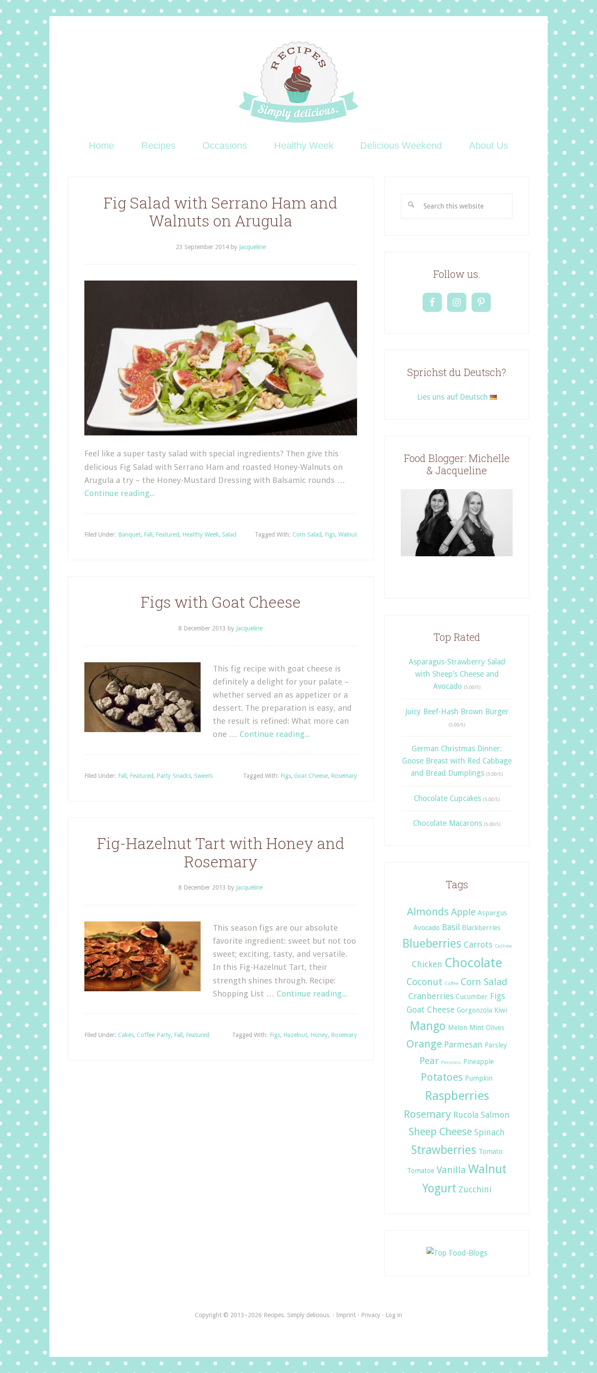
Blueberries (432, 943)
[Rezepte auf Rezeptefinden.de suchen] (457, 1253)
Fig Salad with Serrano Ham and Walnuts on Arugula (220, 212)
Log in (393, 1314)
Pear (429, 1060)
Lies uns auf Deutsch (453, 397)
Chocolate (473, 962)
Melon (457, 1028)
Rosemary (344, 775)
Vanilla (451, 1169)
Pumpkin (479, 1078)
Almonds (428, 911)
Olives (495, 1028)
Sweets (203, 775)
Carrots (478, 945)
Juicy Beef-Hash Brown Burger (457, 711)
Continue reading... (119, 493)
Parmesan (463, 1045)
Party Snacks (173, 775)
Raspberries (457, 1096)
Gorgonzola (474, 1010)
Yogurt (439, 1188)
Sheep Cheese (440, 1131)
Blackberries (481, 928)
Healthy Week (200, 534)
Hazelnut (295, 1034)
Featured (167, 534)
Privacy (370, 1314)
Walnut (347, 534)
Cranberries (431, 996)
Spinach (489, 1132)
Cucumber (472, 997)
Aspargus (492, 913)
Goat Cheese (311, 775)
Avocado (426, 928)
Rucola (466, 1115)
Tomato (491, 1151)
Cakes (126, 1034)
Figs (330, 534)
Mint (476, 1028)
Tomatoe (420, 1171)
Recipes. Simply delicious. (299, 82)
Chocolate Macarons (447, 823)
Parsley (496, 1045)
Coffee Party (154, 1034)
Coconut (424, 981)
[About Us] (457, 559)
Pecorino (451, 1062)
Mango (428, 1026)
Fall (148, 534)
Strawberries (443, 1150)
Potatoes (442, 1077)
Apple (463, 912)
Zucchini (474, 1190)
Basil (451, 927)
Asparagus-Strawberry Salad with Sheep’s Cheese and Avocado (457, 674)
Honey (319, 1034)
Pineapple (478, 1062)
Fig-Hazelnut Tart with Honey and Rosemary (220, 852)
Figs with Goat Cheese (221, 602)
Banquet (129, 534)
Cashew (503, 946)
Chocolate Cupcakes (447, 798)
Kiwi (500, 1010)
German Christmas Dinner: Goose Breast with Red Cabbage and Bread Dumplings (457, 761)
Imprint (346, 1314)
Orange (424, 1043)
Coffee (451, 983)
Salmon (495, 1115)
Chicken (427, 964)
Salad (229, 534)
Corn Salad (307, 534)
